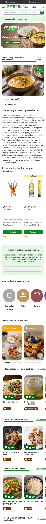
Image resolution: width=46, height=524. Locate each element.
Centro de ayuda (12, 2)
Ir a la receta (38, 58)
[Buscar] (42, 13)
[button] (23, 80)
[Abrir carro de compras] (42, 7)
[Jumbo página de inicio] (14, 7)
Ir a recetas (41, 369)
